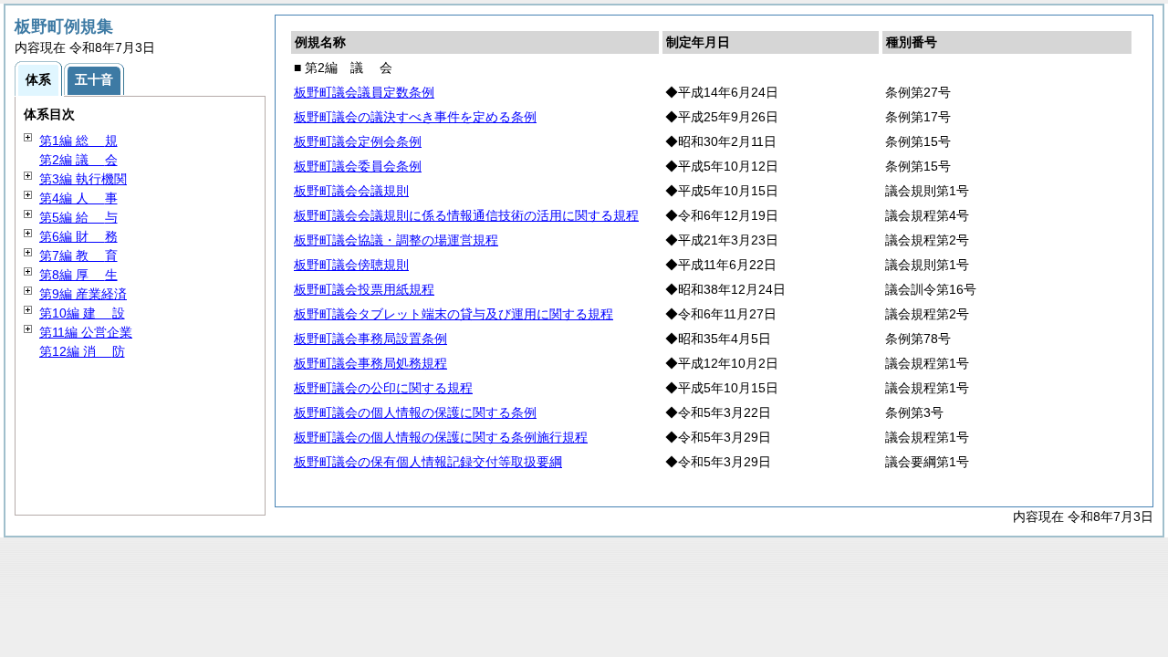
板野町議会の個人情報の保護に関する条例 (415, 412)
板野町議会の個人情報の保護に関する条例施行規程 (441, 437)
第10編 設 (82, 313)
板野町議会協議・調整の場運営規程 (396, 240)
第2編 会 (78, 159)
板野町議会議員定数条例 (364, 92)
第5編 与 (78, 217)
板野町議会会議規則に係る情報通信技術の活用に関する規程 (466, 215)
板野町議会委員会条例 (358, 166)
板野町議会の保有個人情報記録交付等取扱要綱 (428, 461)
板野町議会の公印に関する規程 (383, 388)
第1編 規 (78, 140)
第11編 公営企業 (85, 332)
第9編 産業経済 (83, 294)
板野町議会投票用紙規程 (364, 289)
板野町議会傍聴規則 (351, 264)
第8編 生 (78, 274)
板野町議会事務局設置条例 (370, 338)
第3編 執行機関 (83, 179)
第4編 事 (78, 198)
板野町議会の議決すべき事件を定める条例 (415, 117)
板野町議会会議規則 (351, 190)
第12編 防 (82, 351)
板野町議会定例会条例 (358, 141)
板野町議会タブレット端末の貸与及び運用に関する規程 (453, 314)
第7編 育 (78, 255)
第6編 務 (78, 236)
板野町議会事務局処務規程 (370, 363)
